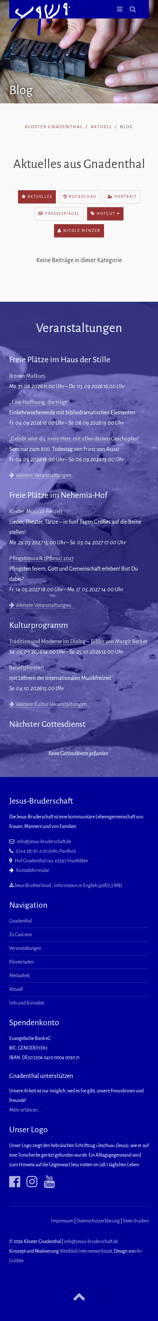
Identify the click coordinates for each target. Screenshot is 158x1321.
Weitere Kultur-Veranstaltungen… (52, 704)
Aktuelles (39, 197)
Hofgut (106, 214)
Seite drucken (136, 1221)
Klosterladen (21, 962)
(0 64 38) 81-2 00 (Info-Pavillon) (46, 851)
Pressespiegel (62, 214)
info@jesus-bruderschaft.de (44, 841)
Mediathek (19, 975)
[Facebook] (14, 1181)
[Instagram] (29, 1181)
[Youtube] (46, 1181)
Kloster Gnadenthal (54, 126)
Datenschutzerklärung (98, 1221)
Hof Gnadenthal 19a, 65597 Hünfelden (51, 860)
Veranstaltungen (25, 948)
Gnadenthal (20, 921)
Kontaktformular (32, 870)
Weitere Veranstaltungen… (44, 475)
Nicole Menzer (81, 231)
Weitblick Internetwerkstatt (86, 1251)
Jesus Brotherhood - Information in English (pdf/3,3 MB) (68, 885)
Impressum (62, 1221)
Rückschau (82, 197)
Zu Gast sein (20, 934)
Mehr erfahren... (25, 1110)
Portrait (125, 197)
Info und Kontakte (26, 1003)
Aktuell (101, 126)
